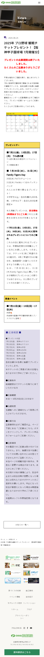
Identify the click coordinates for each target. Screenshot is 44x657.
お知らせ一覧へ (22, 524)
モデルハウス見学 (15, 603)
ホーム (3, 539)
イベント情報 (14, 597)
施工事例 (29, 590)
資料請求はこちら (22, 652)
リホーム (14, 609)
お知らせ (12, 539)
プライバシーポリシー (22, 616)
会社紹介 (29, 597)
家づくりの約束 (14, 590)
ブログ (29, 609)
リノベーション (29, 603)
